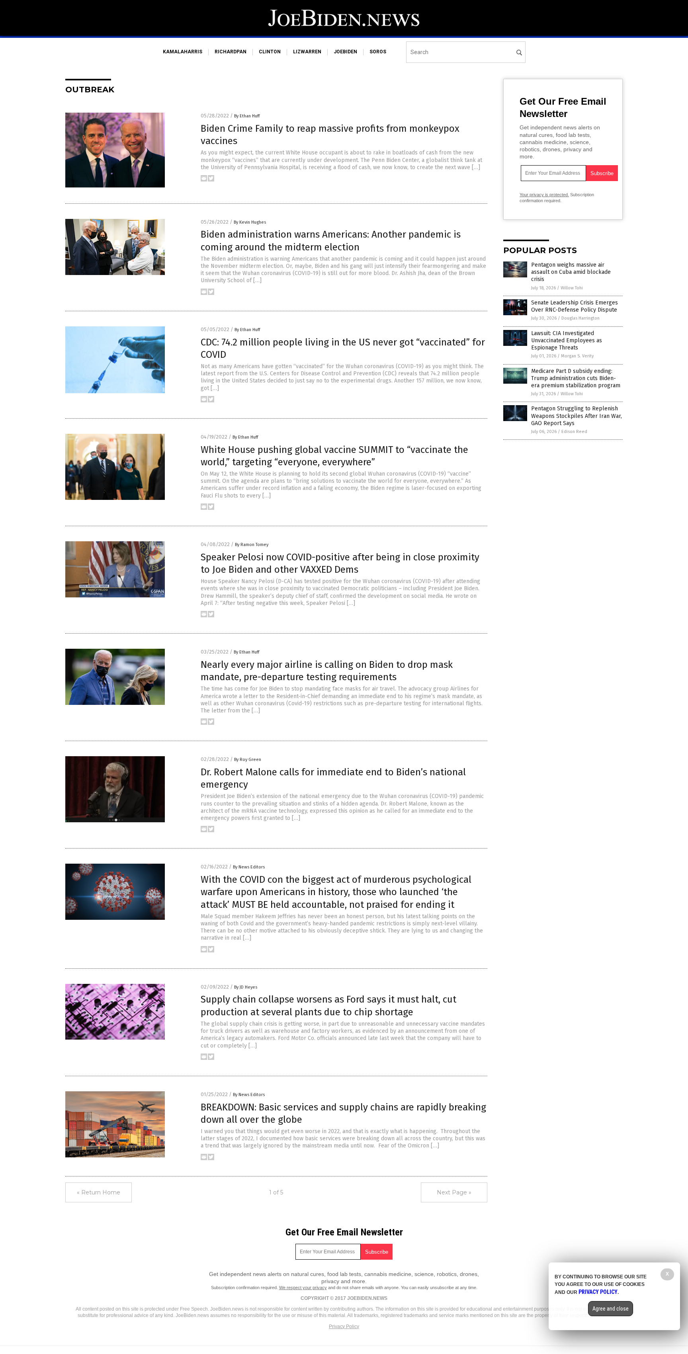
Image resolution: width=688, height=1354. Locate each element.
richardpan (230, 52)
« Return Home (98, 1192)
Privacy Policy (344, 1326)
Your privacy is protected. (544, 194)
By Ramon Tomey (251, 544)
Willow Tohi (572, 288)
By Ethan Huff (247, 116)
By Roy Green (247, 759)
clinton (270, 52)
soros (377, 52)
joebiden (345, 52)
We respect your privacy (303, 1287)
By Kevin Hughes (250, 222)
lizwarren (307, 52)
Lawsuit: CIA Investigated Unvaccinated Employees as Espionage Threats (566, 340)
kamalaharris (182, 52)
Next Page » (454, 1192)
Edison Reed (574, 431)
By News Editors (249, 867)
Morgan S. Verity (577, 356)
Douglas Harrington (580, 318)
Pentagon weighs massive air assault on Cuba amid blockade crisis (571, 272)
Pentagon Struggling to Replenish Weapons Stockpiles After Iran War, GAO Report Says (576, 415)
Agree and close (610, 1308)
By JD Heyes (245, 987)
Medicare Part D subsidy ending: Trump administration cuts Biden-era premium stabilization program (575, 378)
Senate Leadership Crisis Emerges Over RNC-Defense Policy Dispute (574, 306)
